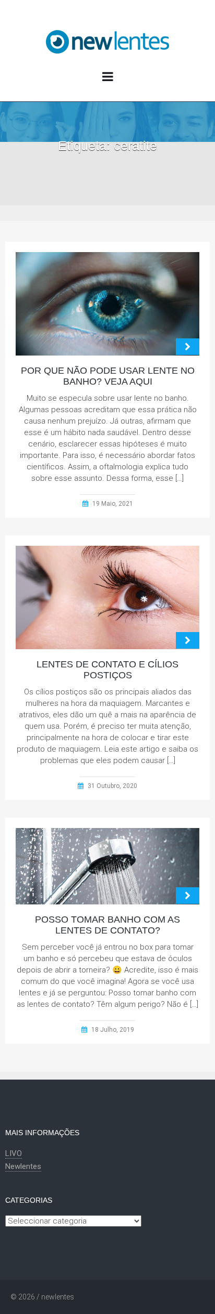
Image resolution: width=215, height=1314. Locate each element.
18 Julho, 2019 (112, 1029)
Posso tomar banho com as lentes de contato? (107, 925)
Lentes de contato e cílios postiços (107, 669)
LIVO (13, 1153)
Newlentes (23, 1166)
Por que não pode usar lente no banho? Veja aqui (108, 376)
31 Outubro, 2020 (112, 786)
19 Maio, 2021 (112, 503)
